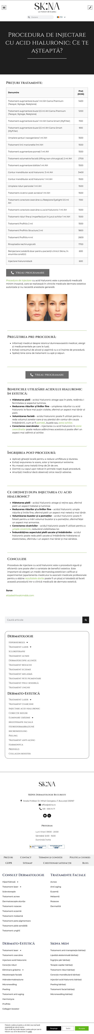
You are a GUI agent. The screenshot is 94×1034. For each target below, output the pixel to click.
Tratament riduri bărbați (62, 970)
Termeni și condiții (50, 857)
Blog (85, 863)
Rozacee (54, 901)
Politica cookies (80, 857)
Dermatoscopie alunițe (22, 660)
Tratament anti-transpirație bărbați (68, 950)
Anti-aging (55, 887)
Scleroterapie (17, 651)
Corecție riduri (18, 713)
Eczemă (54, 891)
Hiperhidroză (17, 642)
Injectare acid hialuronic (24, 708)
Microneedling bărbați (61, 994)
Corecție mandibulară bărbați (65, 975)
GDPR (8, 863)
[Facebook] (45, 815)
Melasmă (54, 896)
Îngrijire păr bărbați (60, 960)
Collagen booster (20, 753)
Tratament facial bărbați (62, 989)
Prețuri (8, 857)
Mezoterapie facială (21, 722)
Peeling (13, 735)
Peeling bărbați (58, 984)
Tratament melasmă (20, 674)
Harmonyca (16, 744)
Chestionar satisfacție (57, 863)
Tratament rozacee (20, 665)
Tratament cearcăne (21, 704)
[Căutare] (85, 620)
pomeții (41, 422)
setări (30, 1032)
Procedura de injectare (19, 280)
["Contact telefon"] (90, 7)
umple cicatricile (21, 529)
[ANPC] (37, 847)
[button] (4, 7)
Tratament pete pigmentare (25, 678)
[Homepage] (47, 784)
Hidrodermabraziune (21, 726)
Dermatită (55, 906)
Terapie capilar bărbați (61, 965)
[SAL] (56, 847)
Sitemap (27, 863)
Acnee (53, 882)
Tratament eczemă (20, 669)
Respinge (54, 1028)
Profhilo (14, 749)
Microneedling (18, 731)
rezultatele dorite (34, 578)
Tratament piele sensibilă (24, 683)
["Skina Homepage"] (47, 6)
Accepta (82, 1028)
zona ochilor (65, 422)
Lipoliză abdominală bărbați (64, 955)
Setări (68, 1028)
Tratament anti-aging (22, 740)
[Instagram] (49, 815)
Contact (25, 857)
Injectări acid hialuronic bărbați (66, 979)
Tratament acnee (19, 655)
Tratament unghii (19, 687)
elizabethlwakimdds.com (20, 595)
